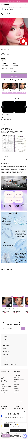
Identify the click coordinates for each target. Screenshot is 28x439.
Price (2, 53)
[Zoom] (26, 43)
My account (3, 380)
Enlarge (15, 386)
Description (4, 124)
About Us (16, 373)
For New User (17, 375)
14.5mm (10, 294)
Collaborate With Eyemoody (19, 401)
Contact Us (3, 384)
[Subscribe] (23, 328)
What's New (16, 394)
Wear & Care (16, 377)
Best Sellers (16, 388)
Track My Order (17, 399)
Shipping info (4, 156)
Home (2, 11)
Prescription (16, 390)
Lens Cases (16, 397)
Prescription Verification (19, 379)
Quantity (3, 58)
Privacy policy (4, 388)
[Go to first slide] (25, 106)
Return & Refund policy (6, 386)
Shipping (2, 68)
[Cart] (22, 5)
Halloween (16, 392)
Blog (2, 394)
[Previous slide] (2, 106)
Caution (3, 159)
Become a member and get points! (6, 374)
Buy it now (14, 76)
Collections (16, 384)
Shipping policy (4, 392)
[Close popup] (25, 424)
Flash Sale (16, 396)
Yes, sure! (18, 430)
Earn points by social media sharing (7, 378)
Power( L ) (3, 63)
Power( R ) (13, 63)
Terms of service (4, 390)
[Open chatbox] (25, 436)
